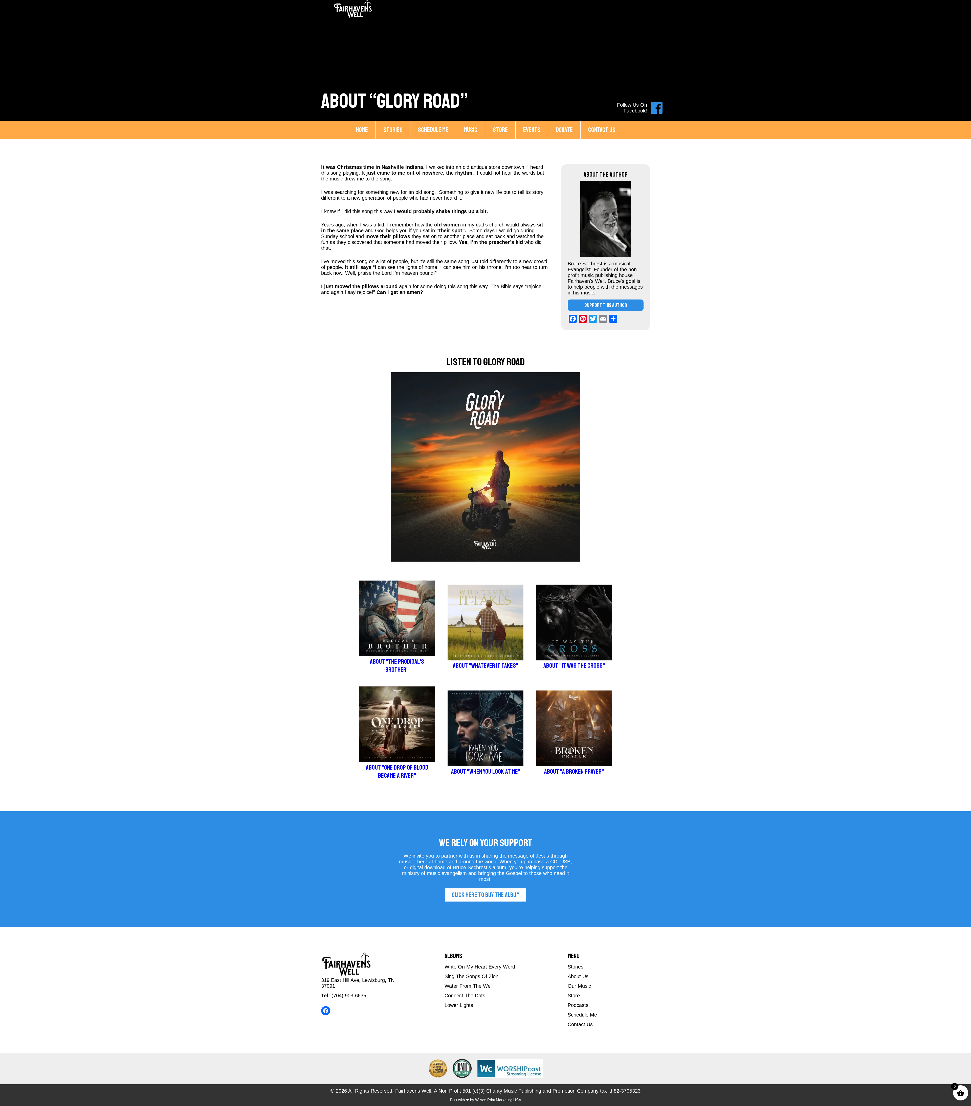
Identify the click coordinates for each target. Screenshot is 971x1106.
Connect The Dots (465, 995)
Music (470, 130)
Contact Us (601, 130)
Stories (393, 130)
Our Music (579, 986)
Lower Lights (459, 1005)
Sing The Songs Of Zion (471, 976)
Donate (564, 130)
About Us (578, 976)
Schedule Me (433, 130)
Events (531, 130)
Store (500, 130)
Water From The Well (469, 986)
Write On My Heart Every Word (480, 967)
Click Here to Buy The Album (486, 895)
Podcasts (578, 1005)
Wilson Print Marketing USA (498, 1100)
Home (362, 130)
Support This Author (605, 305)
